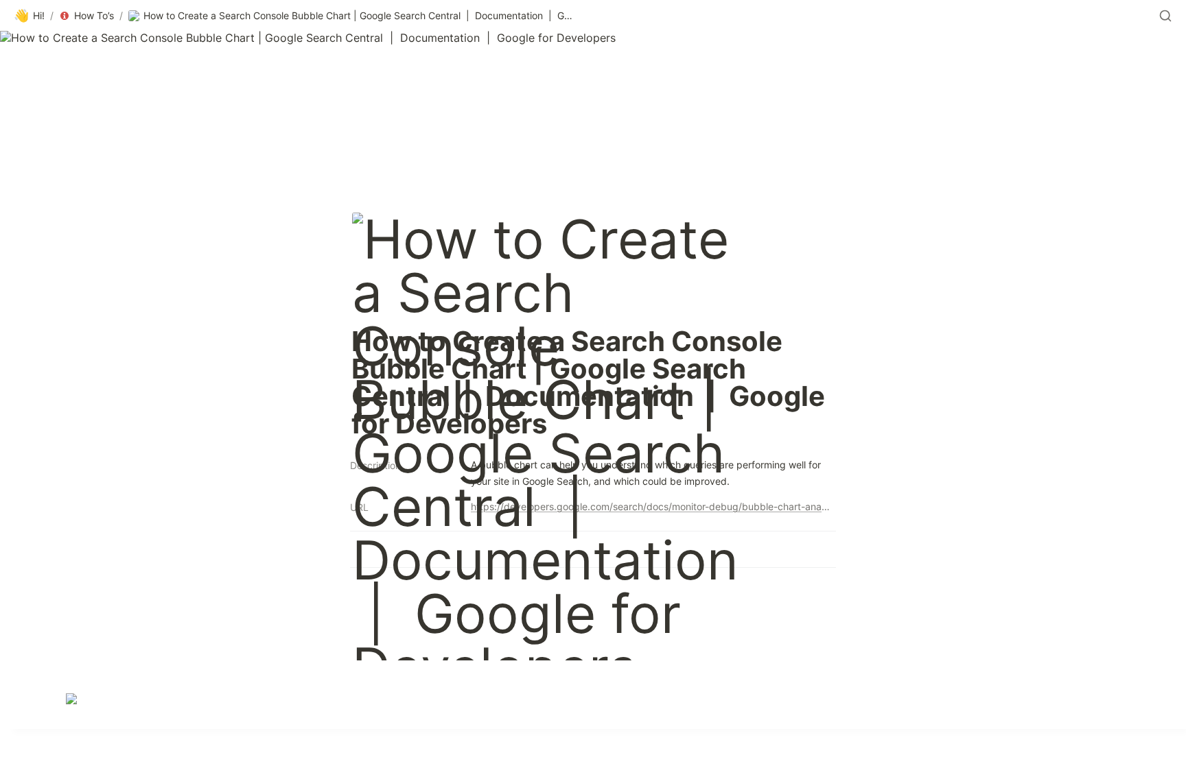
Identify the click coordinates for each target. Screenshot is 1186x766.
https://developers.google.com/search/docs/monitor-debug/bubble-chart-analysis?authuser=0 (650, 506)
